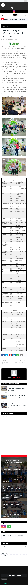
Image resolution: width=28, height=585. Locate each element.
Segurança (20, 535)
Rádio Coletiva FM (7, 39)
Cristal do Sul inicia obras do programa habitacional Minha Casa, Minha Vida (13, 487)
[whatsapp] (9, 526)
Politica (14, 535)
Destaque (9, 535)
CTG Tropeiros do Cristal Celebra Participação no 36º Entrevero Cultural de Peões (13, 461)
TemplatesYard (5, 583)
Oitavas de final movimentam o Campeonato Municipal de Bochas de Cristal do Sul (14, 19)
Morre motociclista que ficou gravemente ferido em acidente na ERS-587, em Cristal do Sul (13, 479)
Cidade (3, 535)
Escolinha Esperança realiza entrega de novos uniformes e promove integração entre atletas (17, 397)
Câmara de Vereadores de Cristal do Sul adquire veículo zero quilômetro (17, 404)
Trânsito (4, 538)
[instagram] (14, 11)
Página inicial (5, 25)
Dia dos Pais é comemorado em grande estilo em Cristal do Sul (13, 470)
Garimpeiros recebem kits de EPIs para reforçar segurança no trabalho (12, 513)
